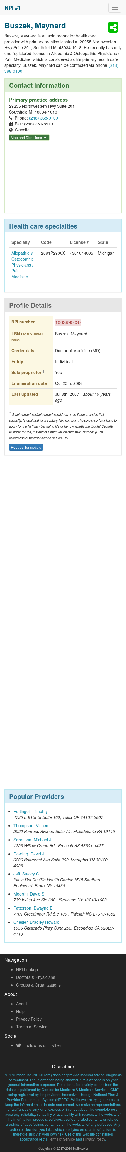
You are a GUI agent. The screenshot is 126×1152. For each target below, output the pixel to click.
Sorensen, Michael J (32, 840)
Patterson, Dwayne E (32, 908)
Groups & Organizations (38, 985)
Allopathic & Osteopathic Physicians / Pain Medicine (22, 264)
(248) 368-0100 (43, 118)
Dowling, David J (28, 854)
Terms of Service (31, 1026)
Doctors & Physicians (35, 977)
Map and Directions (27, 137)
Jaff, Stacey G (26, 874)
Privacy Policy (29, 1019)
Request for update (26, 447)
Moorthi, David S (28, 894)
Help (20, 1011)
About (21, 1004)
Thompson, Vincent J (33, 825)
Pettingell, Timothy (30, 811)
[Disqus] (63, 546)
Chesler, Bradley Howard (36, 922)
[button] (114, 27)
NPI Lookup (27, 969)
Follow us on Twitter (42, 1045)
